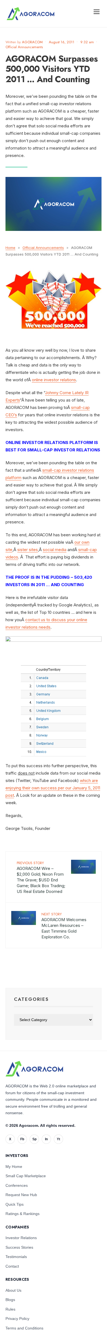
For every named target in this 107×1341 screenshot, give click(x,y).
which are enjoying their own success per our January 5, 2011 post (52, 788)
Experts (12, 400)
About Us (13, 1290)
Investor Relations (21, 1238)
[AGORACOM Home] (34, 1069)
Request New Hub (21, 1195)
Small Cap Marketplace (25, 1176)
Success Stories (19, 1247)
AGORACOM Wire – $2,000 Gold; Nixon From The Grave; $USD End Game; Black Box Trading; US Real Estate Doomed (41, 877)
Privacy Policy (17, 1318)
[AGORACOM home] (30, 13)
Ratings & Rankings (22, 1213)
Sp (34, 1139)
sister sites (27, 549)
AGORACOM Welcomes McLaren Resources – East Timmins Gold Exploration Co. (63, 925)
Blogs (10, 1299)
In (46, 1139)
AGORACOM (32, 42)
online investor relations (54, 379)
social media (54, 549)
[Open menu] (97, 11)
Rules (10, 1309)
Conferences (16, 1185)
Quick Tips (14, 1204)
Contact (12, 1266)
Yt (58, 1139)
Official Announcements (24, 47)
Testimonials (16, 1256)
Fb (22, 1139)
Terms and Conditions (24, 1328)
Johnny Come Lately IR (67, 392)
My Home (13, 1166)
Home (10, 247)
